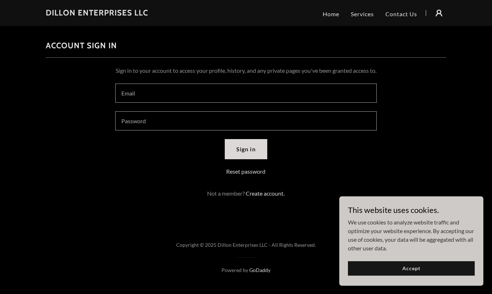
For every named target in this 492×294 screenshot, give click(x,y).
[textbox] (245, 93)
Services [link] (362, 13)
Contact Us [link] (401, 13)
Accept (411, 268)
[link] (97, 13)
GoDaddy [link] (259, 270)
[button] (439, 13)
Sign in (245, 149)
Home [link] (331, 13)
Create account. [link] (265, 193)
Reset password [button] (245, 171)
